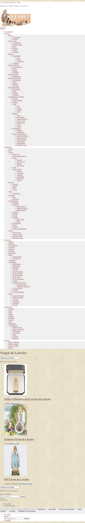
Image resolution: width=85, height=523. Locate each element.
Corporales (16, 333)
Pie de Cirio (16, 277)
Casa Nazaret (8, 32)
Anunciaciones (17, 45)
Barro (10, 35)
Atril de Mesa (16, 257)
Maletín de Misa (17, 297)
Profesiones (20, 132)
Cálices (10, 242)
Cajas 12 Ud (21, 162)
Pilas (14, 197)
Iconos (10, 231)
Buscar (22, 496)
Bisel (18, 221)
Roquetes (11, 318)
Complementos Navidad (16, 97)
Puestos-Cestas (21, 145)
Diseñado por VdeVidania (27, 511)
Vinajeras (11, 251)
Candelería (11, 260)
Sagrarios (11, 249)
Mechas (19, 164)
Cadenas (15, 227)
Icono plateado (17, 236)
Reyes (14, 46)
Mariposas (20, 178)
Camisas (11, 316)
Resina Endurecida (14, 78)
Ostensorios (16, 266)
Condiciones (41, 509)
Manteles (15, 338)
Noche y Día (21, 121)
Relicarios (15, 268)
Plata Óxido (20, 219)
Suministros (8, 147)
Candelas (20, 175)
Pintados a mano (17, 238)
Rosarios (15, 205)
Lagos (19, 112)
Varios (10, 294)
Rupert (19, 59)
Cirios (10, 191)
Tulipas (19, 180)
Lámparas (11, 195)
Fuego (19, 125)
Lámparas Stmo (22, 284)
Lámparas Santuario (23, 286)
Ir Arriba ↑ (12, 511)
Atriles (10, 255)
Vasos (14, 167)
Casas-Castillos (17, 100)
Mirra (14, 188)
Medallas (15, 218)
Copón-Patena (13, 245)
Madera (10, 54)
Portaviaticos (16, 264)
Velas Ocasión (17, 169)
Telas (10, 322)
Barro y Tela (12, 41)
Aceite (14, 158)
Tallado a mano (17, 234)
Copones (11, 244)
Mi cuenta (7, 514)
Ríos (18, 106)
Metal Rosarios (21, 210)
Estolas (10, 314)
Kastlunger (20, 61)
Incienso (11, 182)
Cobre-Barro (21, 141)
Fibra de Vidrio (13, 346)
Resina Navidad (13, 87)
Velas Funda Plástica (19, 156)
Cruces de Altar (17, 271)
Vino (10, 151)
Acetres (14, 281)
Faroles (19, 126)
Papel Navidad (21, 139)
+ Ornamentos (13, 325)
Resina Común (13, 74)
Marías (14, 225)
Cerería (10, 152)
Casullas (11, 309)
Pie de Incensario (18, 279)
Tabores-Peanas (17, 275)
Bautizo (19, 171)
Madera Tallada (13, 344)
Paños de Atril (17, 327)
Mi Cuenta (7, 504)
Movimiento (21, 117)
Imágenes (7, 340)
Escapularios (16, 223)
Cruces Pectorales (18, 296)
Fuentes (19, 110)
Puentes (15, 102)
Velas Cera (15, 154)
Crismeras (15, 303)
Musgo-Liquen (21, 138)
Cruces (14, 216)
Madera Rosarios (22, 208)
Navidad (7, 33)
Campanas (15, 301)
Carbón (14, 186)
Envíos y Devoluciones (66, 509)
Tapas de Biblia (17, 273)
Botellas (19, 160)
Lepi (18, 58)
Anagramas (16, 193)
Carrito (7, 520)
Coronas (15, 270)
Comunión (20, 173)
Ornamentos (8, 307)
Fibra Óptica (21, 123)
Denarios (15, 212)
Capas (10, 311)
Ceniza (14, 190)
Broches (15, 305)
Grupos (14, 50)
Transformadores (22, 119)
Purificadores (16, 331)
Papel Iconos (16, 232)
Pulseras (15, 214)
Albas (10, 312)
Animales (15, 52)
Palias (14, 335)
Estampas (15, 203)
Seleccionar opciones (25, 484)
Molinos (19, 130)
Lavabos (15, 290)
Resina (10, 348)
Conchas (15, 299)
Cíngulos (15, 337)
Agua (14, 104)
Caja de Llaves (17, 288)
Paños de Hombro (18, 329)
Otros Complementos (19, 134)
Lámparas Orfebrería (19, 283)
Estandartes (12, 324)
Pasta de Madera (13, 65)
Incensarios (12, 253)
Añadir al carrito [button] (14, 403)
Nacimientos (16, 37)
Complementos (13, 201)
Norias (19, 108)
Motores (15, 113)
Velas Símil (20, 165)
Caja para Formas (18, 292)
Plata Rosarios (21, 206)
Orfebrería (7, 240)
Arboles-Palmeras (22, 136)
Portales (15, 98)
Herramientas (21, 143)
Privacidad (52, 509)
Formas (10, 149)
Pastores (15, 39)
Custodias (11, 247)
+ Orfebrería (12, 262)
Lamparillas (20, 177)
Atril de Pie (16, 258)
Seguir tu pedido (9, 505)
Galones (11, 320)
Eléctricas (15, 199)
